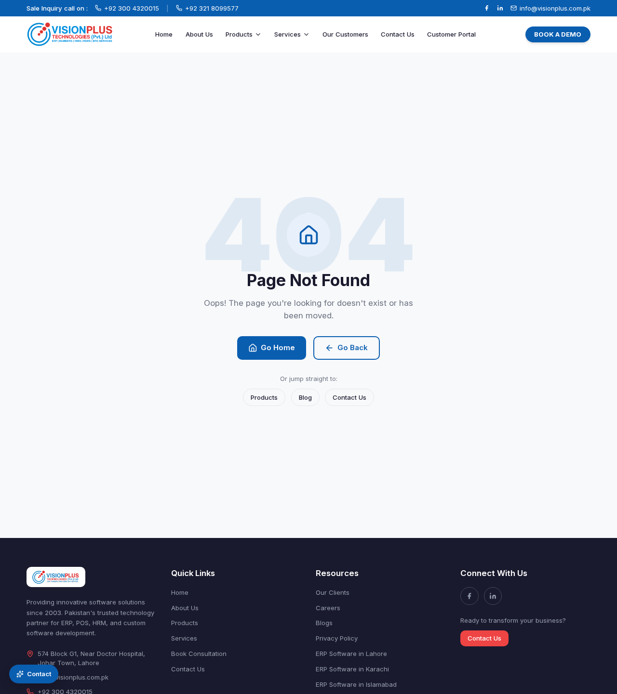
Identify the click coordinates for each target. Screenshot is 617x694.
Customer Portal (451, 34)
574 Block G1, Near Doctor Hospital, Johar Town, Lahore (91, 658)
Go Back (352, 347)
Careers (328, 608)
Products (239, 34)
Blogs (324, 623)
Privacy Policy (337, 638)
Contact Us (398, 34)
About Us (199, 34)
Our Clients (332, 592)
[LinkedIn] (500, 8)
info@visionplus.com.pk (73, 677)
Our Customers (345, 34)
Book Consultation (199, 653)
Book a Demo (557, 34)
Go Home (278, 347)
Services (287, 34)
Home (164, 34)
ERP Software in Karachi (352, 669)
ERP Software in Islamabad (356, 684)
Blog (305, 397)
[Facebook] (486, 8)
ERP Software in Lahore (351, 653)
